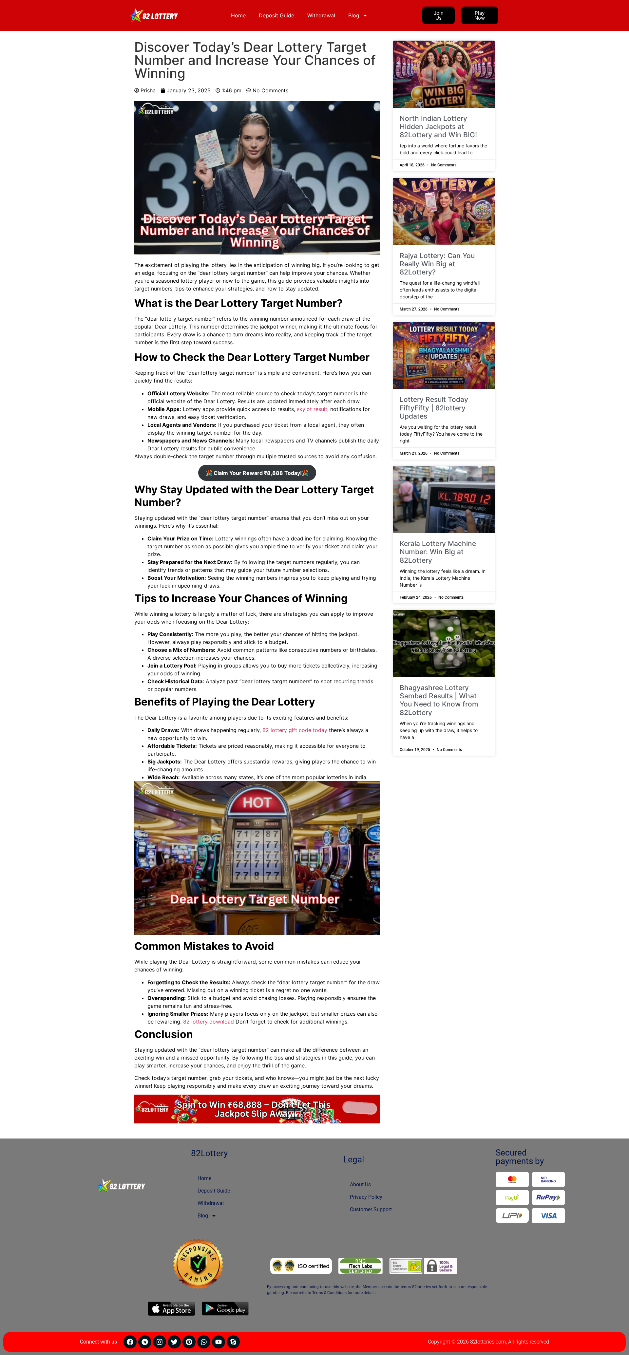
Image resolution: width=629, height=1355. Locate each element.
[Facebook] (130, 1341)
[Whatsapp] (203, 1341)
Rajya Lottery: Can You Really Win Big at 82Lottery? (437, 264)
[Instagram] (159, 1341)
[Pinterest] (189, 1341)
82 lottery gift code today (294, 730)
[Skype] (233, 1341)
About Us (360, 1184)
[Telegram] (144, 1341)
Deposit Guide (276, 15)
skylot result (312, 409)
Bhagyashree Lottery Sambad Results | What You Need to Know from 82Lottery (439, 700)
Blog (353, 15)
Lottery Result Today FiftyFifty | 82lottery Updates (434, 407)
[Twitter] (174, 1341)
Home (238, 15)
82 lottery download (208, 1021)
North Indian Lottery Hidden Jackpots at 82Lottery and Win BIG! (438, 126)
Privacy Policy (366, 1197)
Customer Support (371, 1209)
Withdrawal (321, 15)
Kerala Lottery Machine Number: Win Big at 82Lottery (438, 551)
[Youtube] (218, 1341)
